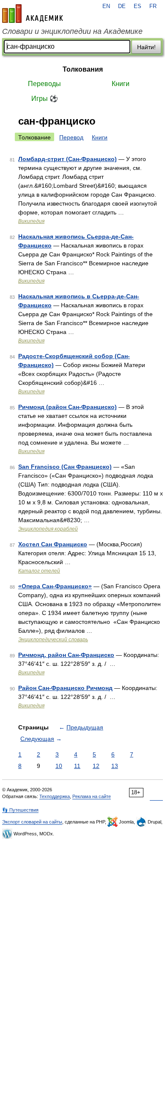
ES (137, 6)
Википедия (31, 221)
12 (96, 765)
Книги (120, 83)
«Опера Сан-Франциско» (55, 586)
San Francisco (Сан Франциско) (65, 466)
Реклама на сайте (91, 796)
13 (114, 765)
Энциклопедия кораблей (48, 529)
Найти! (146, 47)
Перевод (71, 137)
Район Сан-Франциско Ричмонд (65, 687)
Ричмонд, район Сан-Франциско (66, 654)
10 (58, 765)
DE (122, 6)
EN (106, 6)
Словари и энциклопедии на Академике (72, 31)
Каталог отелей (39, 571)
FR (153, 6)
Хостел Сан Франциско (52, 544)
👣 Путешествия (20, 809)
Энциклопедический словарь (53, 640)
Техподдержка (54, 796)
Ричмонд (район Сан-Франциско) (67, 406)
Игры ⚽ (44, 98)
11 (77, 765)
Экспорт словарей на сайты (32, 821)
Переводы (44, 83)
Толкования (83, 69)
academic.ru (32, 13)
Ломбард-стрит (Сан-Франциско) (67, 159)
